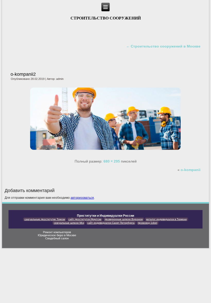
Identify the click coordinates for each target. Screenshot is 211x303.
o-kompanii (190, 170)
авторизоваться (82, 198)
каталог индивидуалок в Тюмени (166, 219)
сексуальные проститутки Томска (44, 219)
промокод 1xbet (147, 222)
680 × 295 (111, 161)
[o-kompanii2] (105, 153)
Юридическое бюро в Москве (57, 235)
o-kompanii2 (23, 74)
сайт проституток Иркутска (84, 219)
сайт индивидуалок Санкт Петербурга (111, 222)
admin (60, 78)
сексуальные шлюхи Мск (69, 222)
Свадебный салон (57, 238)
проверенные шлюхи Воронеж (124, 219)
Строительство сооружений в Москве (163, 46)
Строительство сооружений (106, 18)
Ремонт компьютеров (57, 232)
